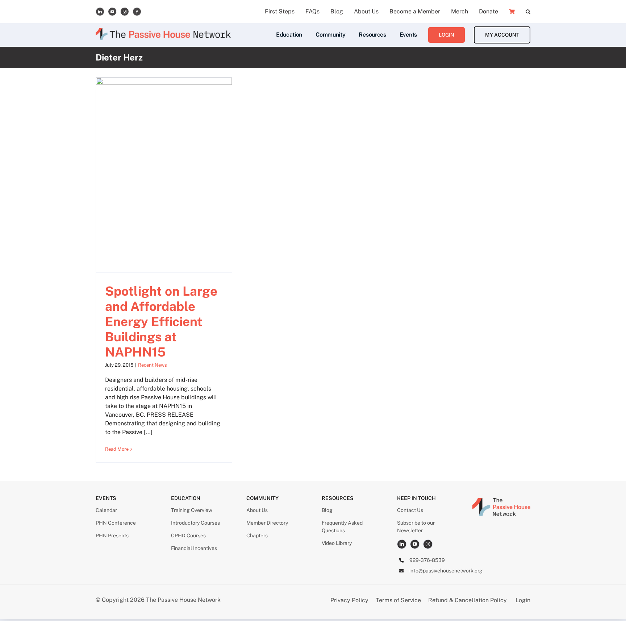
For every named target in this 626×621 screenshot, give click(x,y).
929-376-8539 (427, 560)
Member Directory (267, 523)
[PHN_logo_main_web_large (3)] (501, 500)
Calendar (106, 510)
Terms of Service (398, 600)
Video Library (337, 543)
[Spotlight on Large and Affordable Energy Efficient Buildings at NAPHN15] (164, 175)
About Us (257, 510)
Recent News (152, 365)
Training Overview (191, 510)
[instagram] (124, 11)
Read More (117, 449)
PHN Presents (112, 535)
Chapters (257, 535)
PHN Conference (116, 523)
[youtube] (112, 11)
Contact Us (410, 510)
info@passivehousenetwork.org (446, 571)
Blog (327, 510)
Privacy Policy (350, 600)
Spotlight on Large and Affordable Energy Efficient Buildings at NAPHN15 (161, 321)
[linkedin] (100, 11)
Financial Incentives (194, 548)
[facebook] (137, 11)
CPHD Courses (188, 535)
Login (523, 600)
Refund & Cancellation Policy (467, 600)
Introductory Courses (195, 523)
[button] (528, 11)
